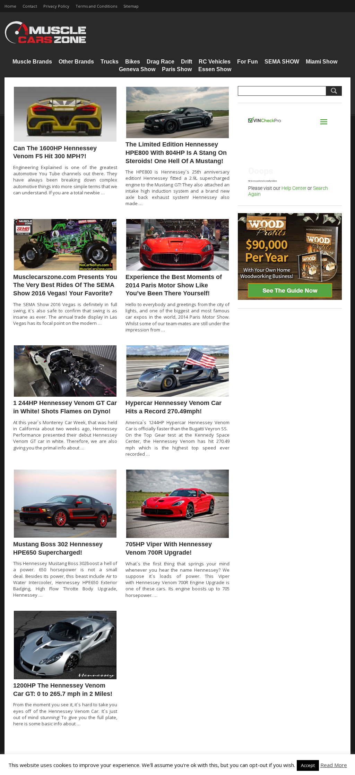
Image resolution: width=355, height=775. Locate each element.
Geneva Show (137, 69)
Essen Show (214, 69)
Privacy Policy (56, 6)
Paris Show (177, 69)
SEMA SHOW (282, 62)
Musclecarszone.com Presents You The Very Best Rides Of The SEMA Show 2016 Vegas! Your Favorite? (65, 285)
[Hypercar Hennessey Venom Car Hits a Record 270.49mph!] (177, 371)
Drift (186, 62)
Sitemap (131, 6)
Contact (30, 6)
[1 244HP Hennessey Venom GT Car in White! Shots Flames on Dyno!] (65, 371)
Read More (333, 764)
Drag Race (160, 62)
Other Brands (76, 62)
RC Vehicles (215, 62)
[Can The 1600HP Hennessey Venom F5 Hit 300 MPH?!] (65, 114)
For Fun (247, 62)
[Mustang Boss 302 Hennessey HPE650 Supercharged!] (65, 504)
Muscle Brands (32, 62)
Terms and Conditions (96, 6)
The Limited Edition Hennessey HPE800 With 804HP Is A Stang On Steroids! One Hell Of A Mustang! (176, 152)
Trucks (110, 62)
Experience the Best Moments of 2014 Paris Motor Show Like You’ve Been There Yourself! (173, 285)
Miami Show (321, 62)
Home (10, 6)
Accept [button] (308, 765)
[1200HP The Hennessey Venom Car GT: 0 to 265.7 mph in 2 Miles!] (65, 645)
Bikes (132, 62)
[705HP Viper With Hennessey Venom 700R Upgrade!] (177, 504)
